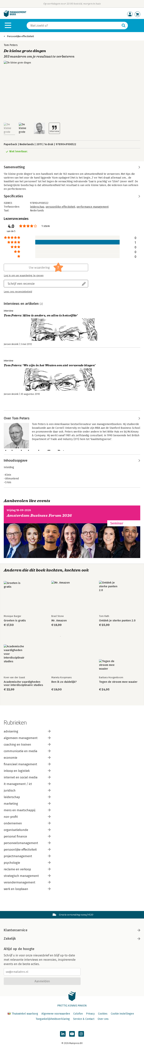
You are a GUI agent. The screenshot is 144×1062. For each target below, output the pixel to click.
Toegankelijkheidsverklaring (53, 1019)
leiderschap (37, 206)
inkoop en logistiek (17, 771)
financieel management (20, 764)
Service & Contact (83, 1019)
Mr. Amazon (59, 620)
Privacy (90, 1013)
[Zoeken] (123, 25)
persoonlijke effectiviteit (60, 206)
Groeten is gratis (15, 620)
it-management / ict (18, 784)
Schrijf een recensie (21, 283)
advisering (11, 731)
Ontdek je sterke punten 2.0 (117, 620)
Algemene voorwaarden (55, 1013)
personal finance (15, 836)
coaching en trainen (17, 744)
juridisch (10, 790)
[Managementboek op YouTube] (72, 1034)
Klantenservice (15, 930)
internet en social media (21, 777)
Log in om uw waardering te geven (24, 275)
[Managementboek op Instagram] (81, 1034)
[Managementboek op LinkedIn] (63, 1034)
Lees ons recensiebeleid (18, 291)
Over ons (103, 1019)
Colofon (78, 1013)
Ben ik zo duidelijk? (63, 681)
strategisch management (21, 876)
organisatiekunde (16, 830)
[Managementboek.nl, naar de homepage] (15, 16)
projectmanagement (18, 856)
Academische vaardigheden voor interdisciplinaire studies (23, 683)
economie (10, 757)
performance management (92, 206)
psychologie (12, 862)
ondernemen (13, 823)
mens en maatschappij (19, 810)
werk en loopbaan (16, 889)
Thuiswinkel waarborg (25, 1013)
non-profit (11, 817)
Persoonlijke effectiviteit (20, 36)
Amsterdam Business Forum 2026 (39, 515)
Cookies (102, 1013)
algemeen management (21, 738)
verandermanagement (19, 882)
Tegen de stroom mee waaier (118, 681)
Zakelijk (10, 939)
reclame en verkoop (17, 869)
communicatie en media (20, 751)
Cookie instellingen (122, 1013)
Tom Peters (11, 45)
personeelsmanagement (21, 843)
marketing (11, 803)
